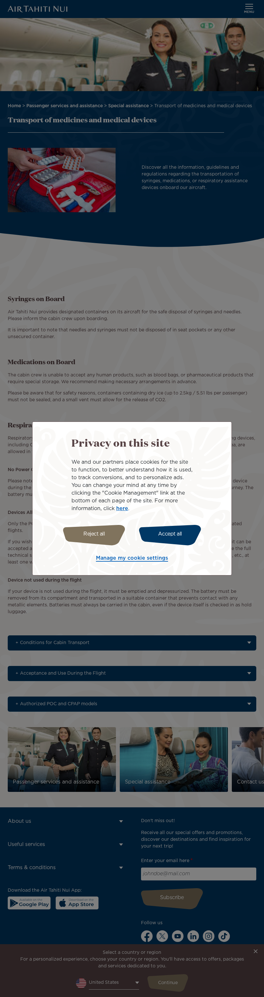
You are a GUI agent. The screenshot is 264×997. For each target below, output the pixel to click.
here (122, 508)
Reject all (94, 534)
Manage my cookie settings (132, 558)
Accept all (170, 534)
